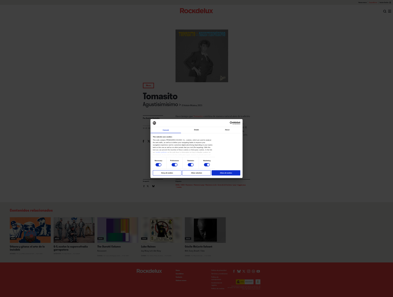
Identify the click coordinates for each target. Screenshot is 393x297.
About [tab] (227, 130)
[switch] (174, 164)
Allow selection (196, 173)
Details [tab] (196, 130)
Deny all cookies (167, 173)
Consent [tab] (166, 130)
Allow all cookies (226, 173)
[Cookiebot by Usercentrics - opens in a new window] (231, 123)
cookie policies (161, 152)
